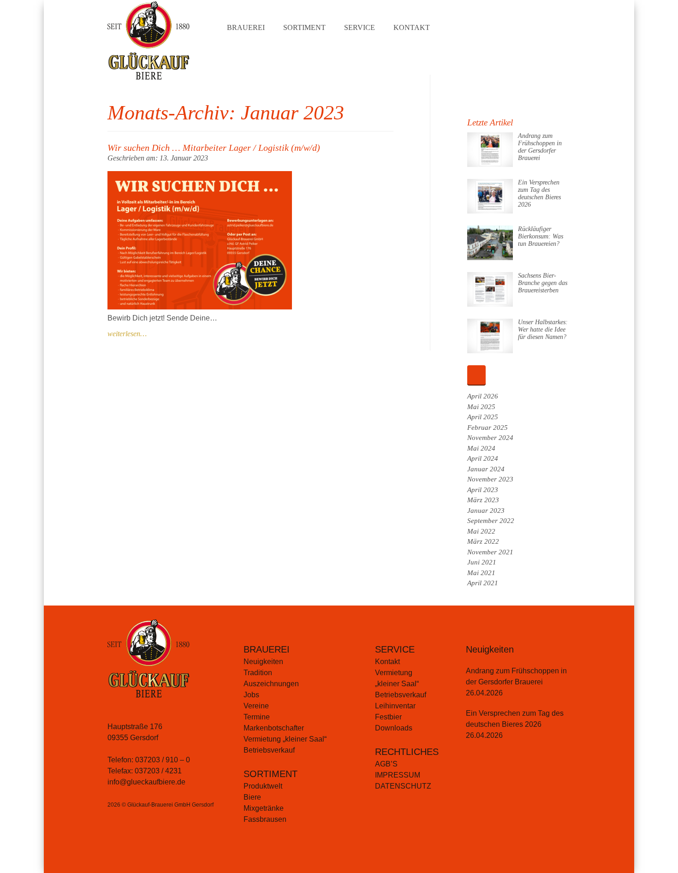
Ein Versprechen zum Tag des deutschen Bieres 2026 (539, 193)
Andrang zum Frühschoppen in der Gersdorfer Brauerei (540, 146)
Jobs (251, 695)
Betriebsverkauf (269, 750)
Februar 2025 (487, 427)
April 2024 (482, 458)
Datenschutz (403, 786)
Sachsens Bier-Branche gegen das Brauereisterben (542, 283)
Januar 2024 (486, 469)
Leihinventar (395, 706)
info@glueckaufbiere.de (146, 782)
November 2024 (490, 437)
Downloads (393, 728)
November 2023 (490, 479)
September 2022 (490, 520)
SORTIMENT (270, 774)
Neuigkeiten (263, 661)
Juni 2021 (481, 562)
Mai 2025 (481, 406)
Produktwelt (263, 786)
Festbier (388, 717)
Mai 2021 (481, 572)
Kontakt (411, 27)
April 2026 (482, 396)
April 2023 (482, 489)
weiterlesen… (127, 334)
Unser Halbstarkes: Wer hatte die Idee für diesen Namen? (543, 329)
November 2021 (490, 552)
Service (359, 27)
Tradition (258, 673)
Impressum (397, 775)
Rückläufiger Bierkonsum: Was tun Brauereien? (540, 236)
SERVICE (395, 649)
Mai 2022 (481, 531)
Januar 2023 (486, 510)
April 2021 (482, 583)
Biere (252, 797)
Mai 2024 (481, 448)
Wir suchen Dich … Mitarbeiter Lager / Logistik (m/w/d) (213, 148)
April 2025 (482, 417)
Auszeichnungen (271, 684)
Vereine (256, 706)
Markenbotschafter (274, 728)
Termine (257, 717)
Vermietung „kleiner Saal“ (285, 739)
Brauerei (246, 27)
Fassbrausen (265, 819)
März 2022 (483, 541)
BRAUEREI (267, 649)
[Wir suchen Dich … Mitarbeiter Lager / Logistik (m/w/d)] (199, 307)
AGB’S (386, 764)
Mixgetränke (264, 808)
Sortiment (304, 27)
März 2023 (483, 500)
